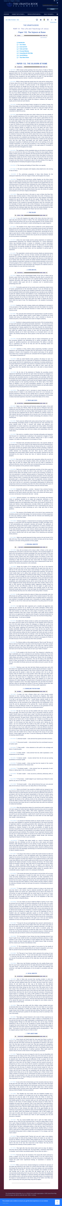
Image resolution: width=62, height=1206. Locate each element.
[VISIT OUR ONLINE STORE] (55, 20)
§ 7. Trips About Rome (23, 57)
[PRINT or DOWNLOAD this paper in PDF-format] (41, 20)
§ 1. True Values (21, 44)
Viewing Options (53, 22)
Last (6, 20)
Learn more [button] (5, 1203)
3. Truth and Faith (31, 400)
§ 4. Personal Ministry (23, 51)
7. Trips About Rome (32, 1033)
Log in (56, 0)
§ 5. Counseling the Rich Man (25, 53)
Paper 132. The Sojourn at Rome (32, 32)
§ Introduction (21, 42)
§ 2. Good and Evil (22, 47)
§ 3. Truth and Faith (22, 49)
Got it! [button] (57, 1202)
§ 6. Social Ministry (22, 55)
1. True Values (31, 212)
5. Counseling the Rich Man (31, 688)
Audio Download (43, 37)
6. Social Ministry (31, 973)
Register (13, 1)
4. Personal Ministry (31, 544)
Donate (18, 1)
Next (18, 20)
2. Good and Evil (31, 270)
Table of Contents (12, 20)
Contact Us (6, 1)
